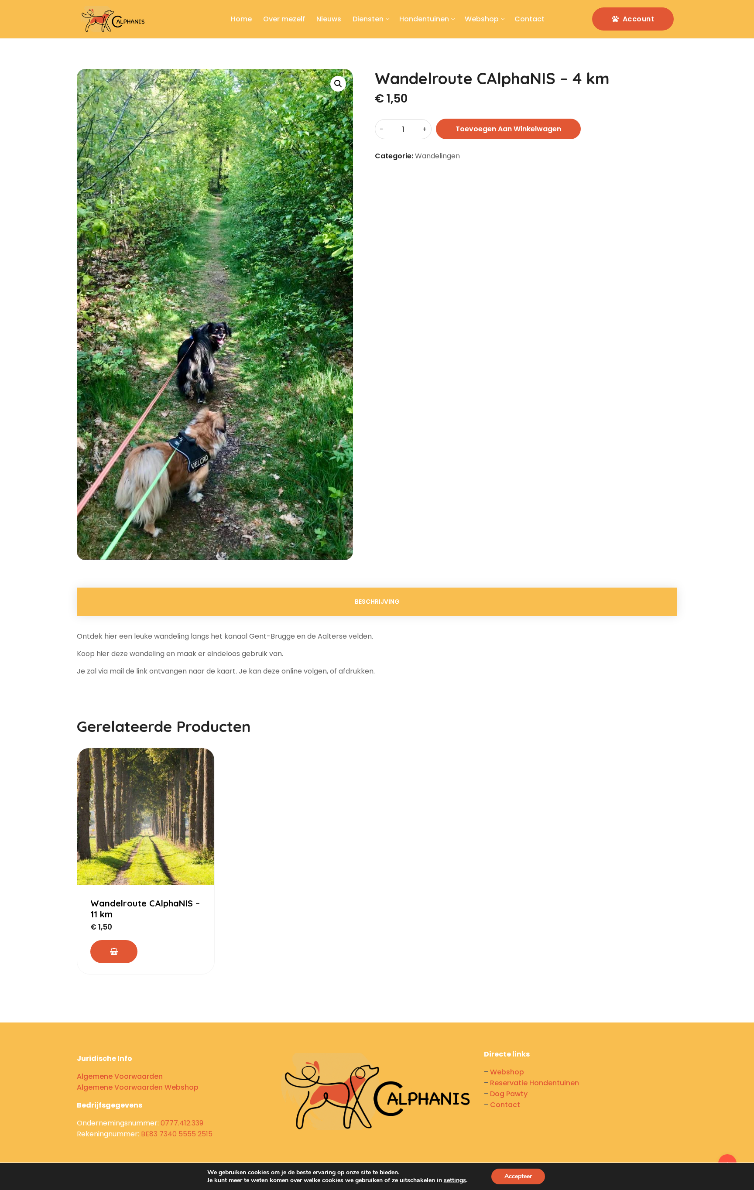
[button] (338, 84)
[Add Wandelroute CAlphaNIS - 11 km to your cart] (113, 951)
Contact (505, 1105)
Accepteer (518, 1176)
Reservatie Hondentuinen (534, 1083)
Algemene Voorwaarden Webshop (138, 1087)
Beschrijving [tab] (377, 601)
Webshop (507, 1072)
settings (455, 1180)
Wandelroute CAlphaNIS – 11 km (145, 909)
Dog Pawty (509, 1094)
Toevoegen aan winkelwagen (508, 129)
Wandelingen (437, 156)
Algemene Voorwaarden (120, 1076)
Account (637, 19)
